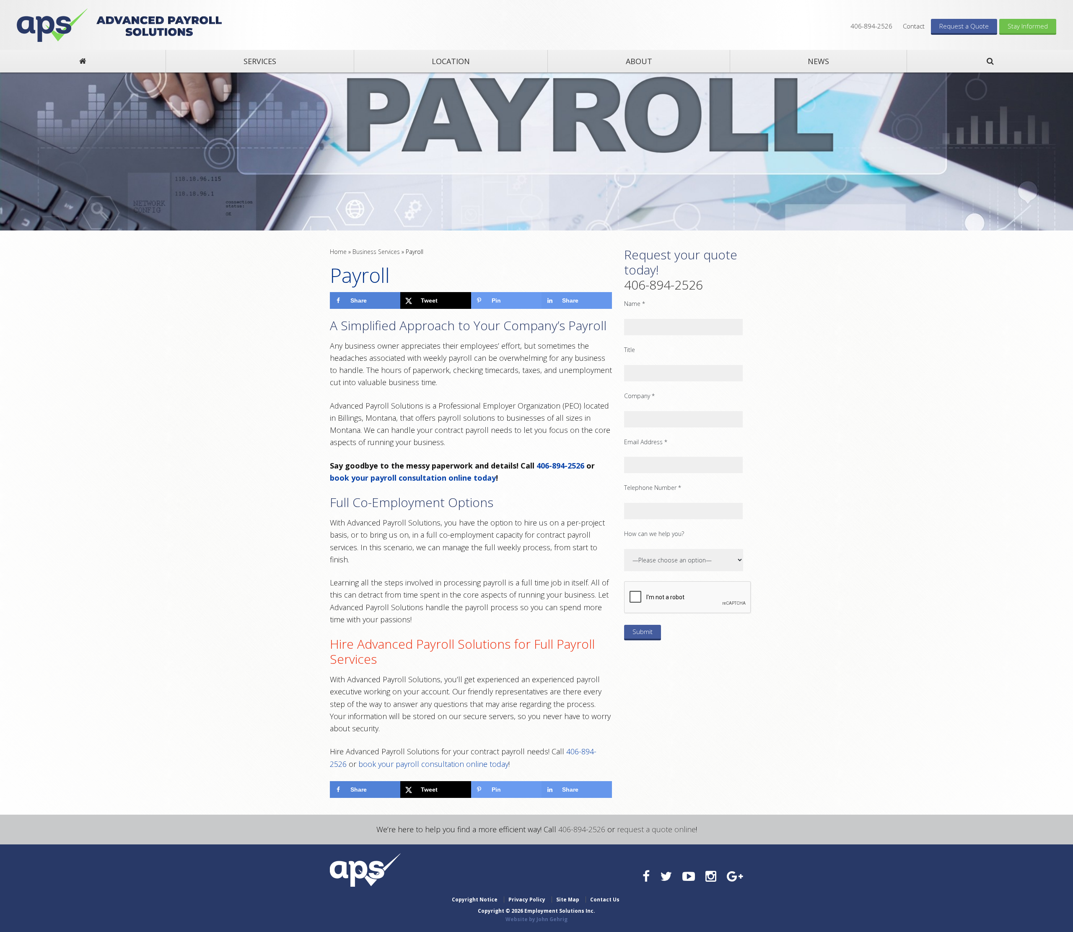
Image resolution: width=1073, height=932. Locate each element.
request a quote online (656, 829)
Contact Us (604, 899)
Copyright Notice (475, 899)
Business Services (376, 252)
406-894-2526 (871, 26)
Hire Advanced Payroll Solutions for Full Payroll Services (462, 651)
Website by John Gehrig (536, 919)
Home (338, 252)
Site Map (567, 899)
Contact (914, 26)
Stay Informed (1028, 26)
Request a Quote (964, 26)
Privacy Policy (526, 899)
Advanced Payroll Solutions (52, 25)
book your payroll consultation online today (413, 478)
